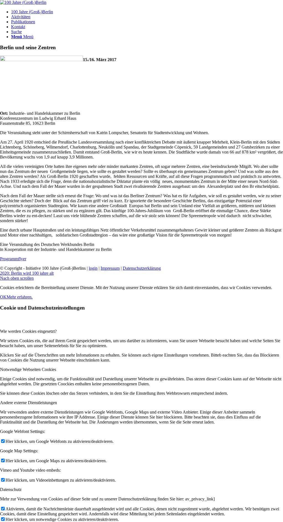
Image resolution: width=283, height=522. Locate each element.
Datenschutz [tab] (11, 489)
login (93, 268)
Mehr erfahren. (20, 297)
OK (3, 297)
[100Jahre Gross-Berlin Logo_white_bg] (23, 2)
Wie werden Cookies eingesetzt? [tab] (28, 331)
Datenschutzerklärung (142, 268)
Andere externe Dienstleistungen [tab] (28, 402)
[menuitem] (147, 11)
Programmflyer (13, 258)
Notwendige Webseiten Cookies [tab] (28, 369)
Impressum (110, 268)
